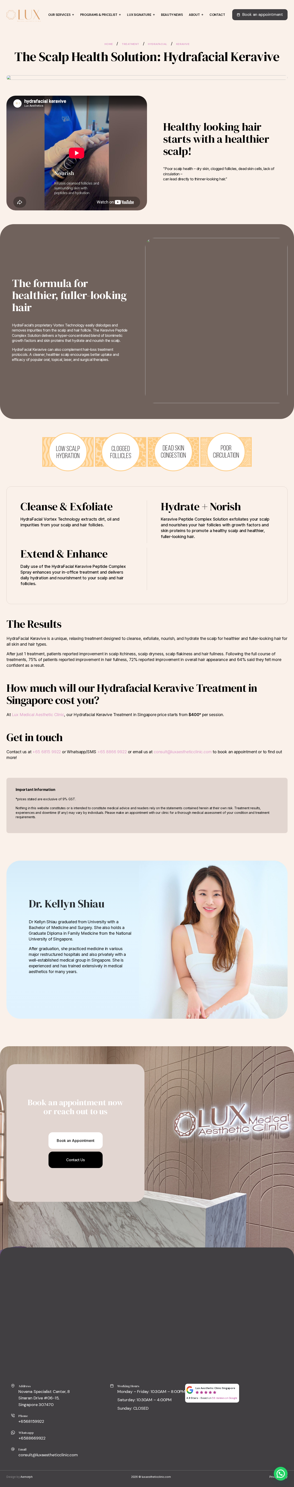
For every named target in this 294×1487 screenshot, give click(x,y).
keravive (183, 44)
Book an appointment (262, 14)
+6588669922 (32, 1438)
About (194, 15)
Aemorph (26, 1477)
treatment (130, 44)
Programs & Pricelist (98, 15)
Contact (217, 15)
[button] (281, 1474)
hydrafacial (157, 44)
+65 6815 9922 (46, 751)
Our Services (59, 15)
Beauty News (172, 15)
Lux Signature (139, 15)
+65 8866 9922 (112, 751)
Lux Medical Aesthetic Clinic (38, 714)
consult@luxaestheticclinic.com (183, 751)
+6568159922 (31, 1421)
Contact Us (75, 1160)
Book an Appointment (75, 1140)
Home (109, 44)
